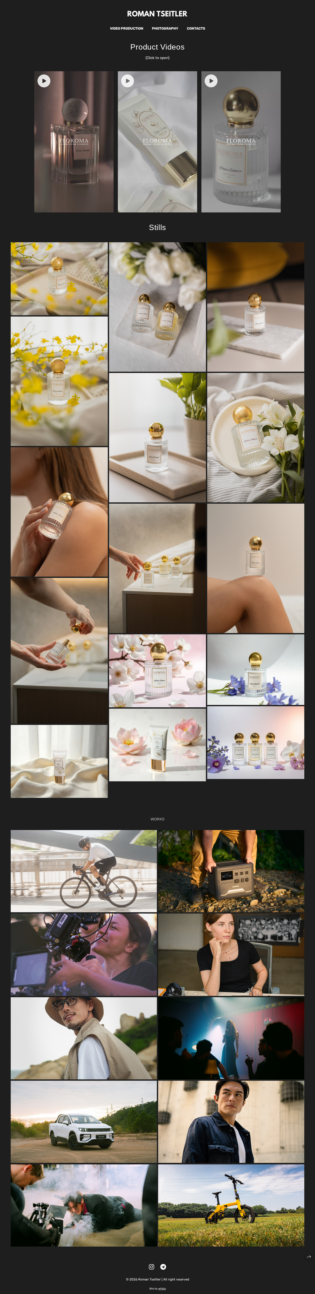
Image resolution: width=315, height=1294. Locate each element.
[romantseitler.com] (158, 14)
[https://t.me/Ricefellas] (163, 1267)
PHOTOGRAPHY (165, 28)
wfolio (162, 1288)
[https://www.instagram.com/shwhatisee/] (151, 1267)
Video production (126, 28)
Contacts (196, 28)
